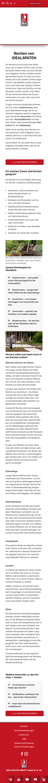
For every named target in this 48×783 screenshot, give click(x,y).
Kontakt (24, 726)
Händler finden (35, 3)
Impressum (24, 735)
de (11, 3)
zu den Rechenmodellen (25, 162)
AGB (24, 739)
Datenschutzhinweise (24, 743)
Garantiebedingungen (24, 730)
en (15, 3)
